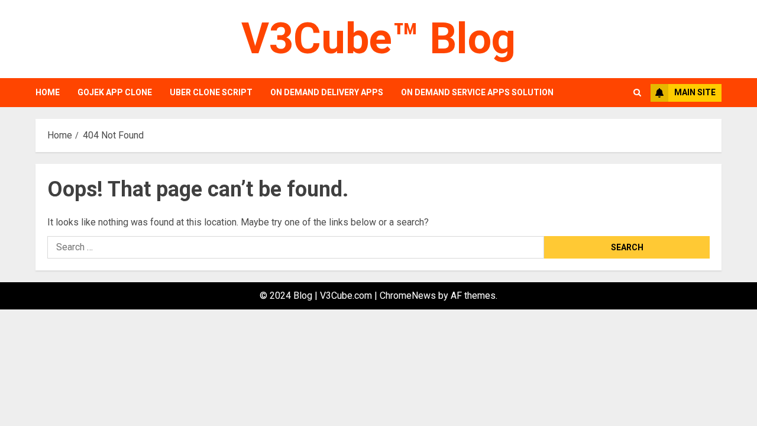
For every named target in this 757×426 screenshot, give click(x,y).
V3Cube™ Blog (378, 39)
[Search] (637, 92)
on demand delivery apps (326, 92)
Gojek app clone (114, 92)
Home (47, 92)
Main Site (695, 92)
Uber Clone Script (211, 92)
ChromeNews (408, 295)
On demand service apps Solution (477, 92)
